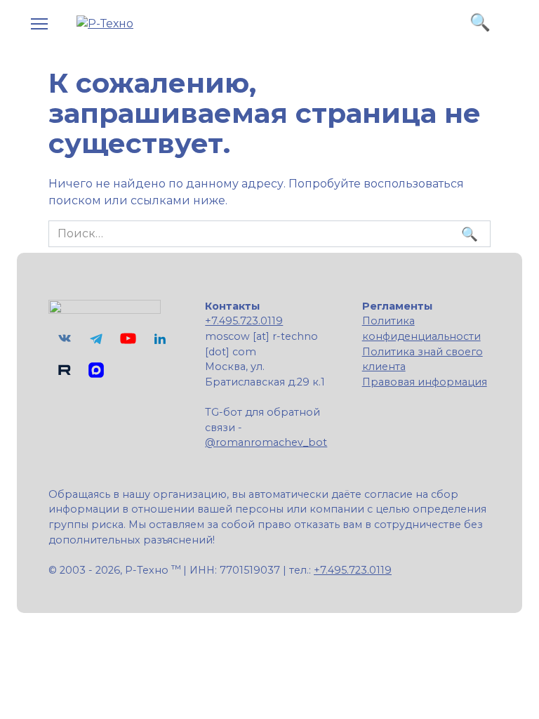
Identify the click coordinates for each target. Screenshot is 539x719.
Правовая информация (424, 382)
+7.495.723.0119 (244, 321)
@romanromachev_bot (266, 442)
